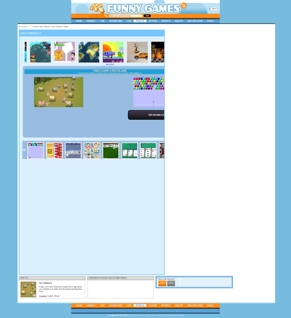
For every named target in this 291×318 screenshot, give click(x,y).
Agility (179, 21)
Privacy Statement (171, 315)
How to (215, 9)
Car (129, 21)
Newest (91, 21)
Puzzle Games (38, 26)
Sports (165, 21)
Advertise (140, 315)
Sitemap (181, 315)
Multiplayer (195, 21)
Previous (23, 51)
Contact (148, 315)
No (171, 282)
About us (133, 315)
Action (153, 21)
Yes (162, 282)
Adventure (115, 21)
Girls (210, 21)
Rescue (47, 26)
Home (79, 21)
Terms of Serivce (158, 315)
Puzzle (140, 21)
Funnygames (25, 26)
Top (102, 21)
